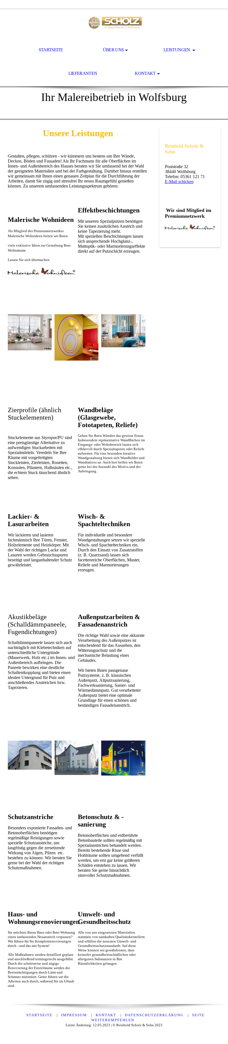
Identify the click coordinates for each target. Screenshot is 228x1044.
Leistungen (177, 49)
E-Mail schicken (179, 181)
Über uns (113, 49)
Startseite (51, 49)
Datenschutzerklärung (155, 1015)
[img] (114, 24)
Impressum (74, 1015)
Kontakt (145, 73)
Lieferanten (82, 73)
